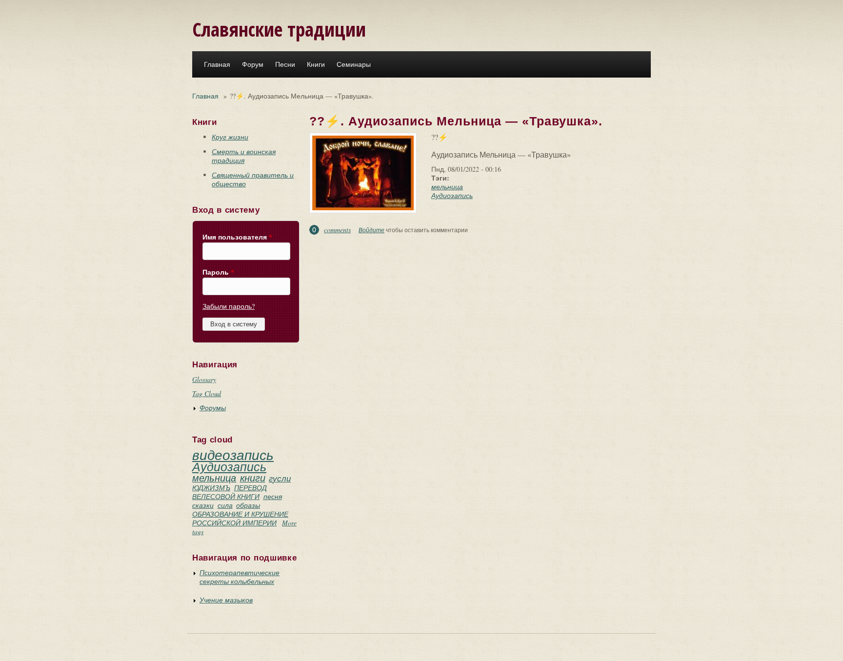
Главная (217, 64)
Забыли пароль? (228, 306)
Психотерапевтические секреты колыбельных (240, 577)
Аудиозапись (229, 466)
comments (337, 229)
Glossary (204, 379)
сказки (203, 505)
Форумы (213, 407)
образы (248, 505)
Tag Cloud (206, 393)
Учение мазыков (226, 599)
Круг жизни (230, 136)
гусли (280, 478)
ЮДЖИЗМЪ (211, 487)
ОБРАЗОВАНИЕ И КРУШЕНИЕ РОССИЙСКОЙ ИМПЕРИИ (240, 518)
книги (252, 477)
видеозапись (233, 454)
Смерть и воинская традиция (244, 156)
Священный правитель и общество (253, 179)
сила (225, 505)
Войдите (371, 230)
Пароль (218, 272)
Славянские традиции (279, 29)
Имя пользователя (237, 237)
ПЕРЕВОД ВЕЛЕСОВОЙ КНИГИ (229, 492)
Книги (316, 64)
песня (272, 496)
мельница (214, 477)
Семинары (354, 64)
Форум (252, 64)
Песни (285, 64)
